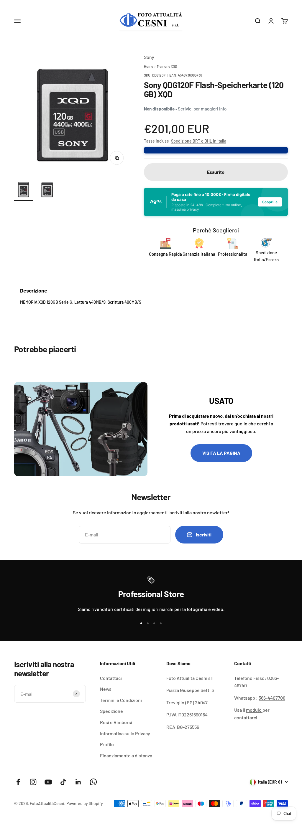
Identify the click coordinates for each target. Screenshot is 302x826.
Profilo (107, 744)
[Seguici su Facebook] (18, 782)
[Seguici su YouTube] (48, 782)
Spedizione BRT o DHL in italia (198, 140)
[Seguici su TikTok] (63, 782)
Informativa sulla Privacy (125, 733)
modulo (254, 710)
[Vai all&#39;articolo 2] (47, 190)
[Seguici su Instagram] (33, 782)
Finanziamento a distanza (126, 755)
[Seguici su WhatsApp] (93, 782)
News (105, 689)
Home (148, 66)
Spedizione (111, 711)
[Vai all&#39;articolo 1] (23, 190)
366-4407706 (272, 698)
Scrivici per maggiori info (202, 108)
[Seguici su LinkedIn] (78, 782)
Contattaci (111, 678)
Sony (149, 57)
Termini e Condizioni (121, 700)
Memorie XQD (167, 66)
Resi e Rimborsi (116, 722)
